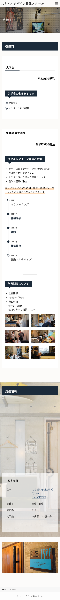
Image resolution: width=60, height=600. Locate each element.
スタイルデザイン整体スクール (22, 3)
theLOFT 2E (39, 497)
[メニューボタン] (56, 3)
